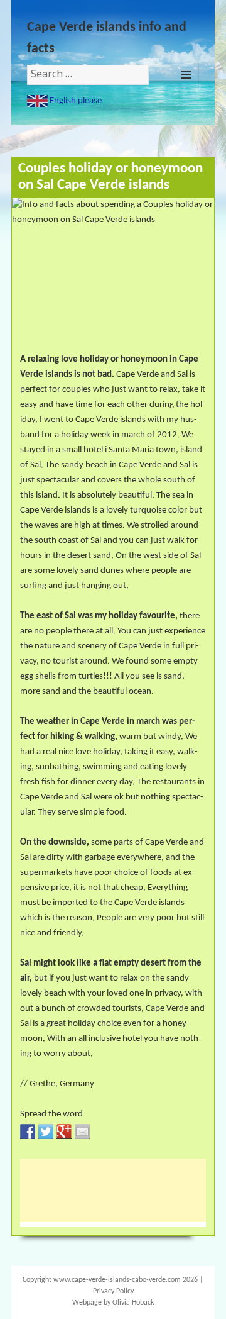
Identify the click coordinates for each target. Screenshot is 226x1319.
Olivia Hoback (133, 1302)
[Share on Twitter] (45, 1131)
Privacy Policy (113, 1291)
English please (75, 101)
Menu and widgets (186, 75)
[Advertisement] (120, 1190)
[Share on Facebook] (27, 1131)
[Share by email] (82, 1131)
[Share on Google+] (64, 1131)
